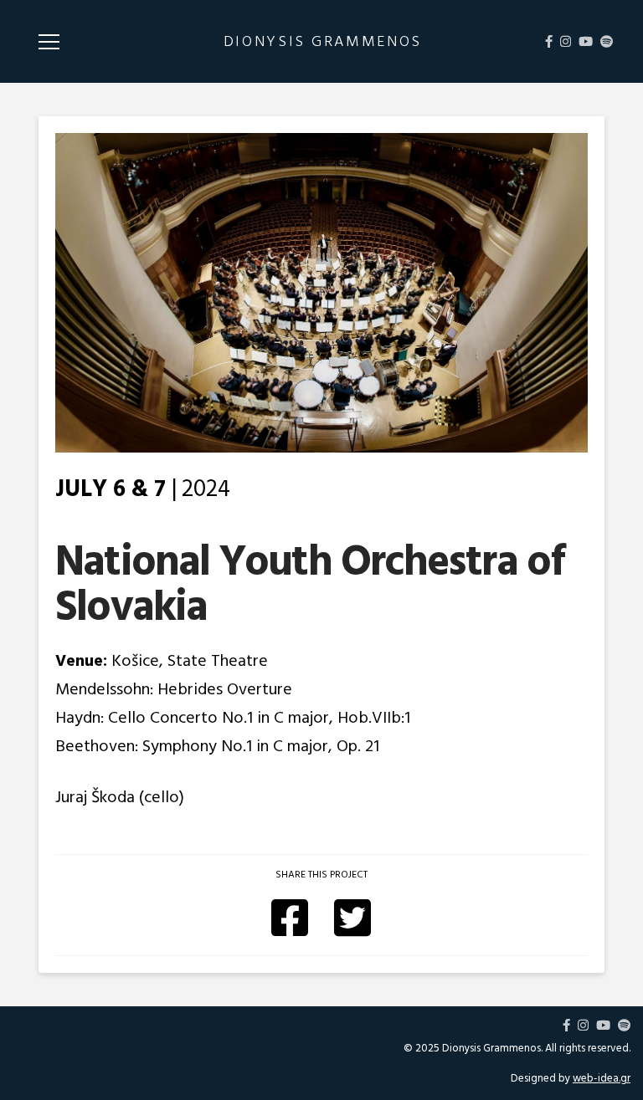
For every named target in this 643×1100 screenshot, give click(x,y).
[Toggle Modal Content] (49, 41)
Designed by (570, 1078)
